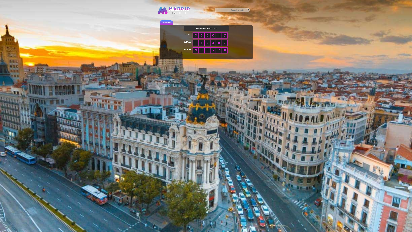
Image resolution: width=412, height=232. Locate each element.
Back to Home (166, 23)
